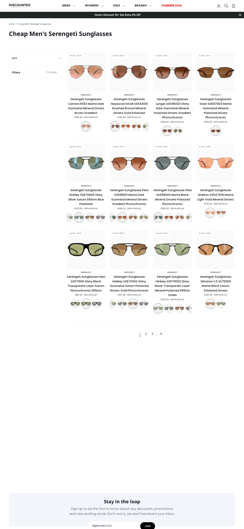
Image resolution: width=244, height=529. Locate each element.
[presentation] (111, 126)
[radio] (86, 126)
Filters (34, 72)
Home (11, 24)
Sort (14, 58)
